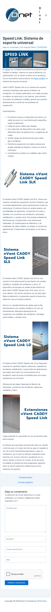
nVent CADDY (39, 78)
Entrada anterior (25, 477)
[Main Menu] (46, 15)
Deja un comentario (11, 47)
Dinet (40, 15)
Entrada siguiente (25, 482)
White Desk (42, 601)
